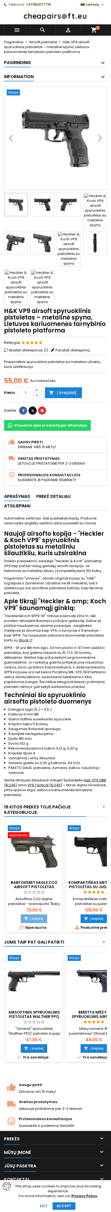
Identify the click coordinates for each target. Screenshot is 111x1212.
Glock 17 (25, 640)
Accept (64, 1205)
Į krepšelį (62, 392)
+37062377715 (38, 4)
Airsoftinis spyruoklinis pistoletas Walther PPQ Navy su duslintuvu (34, 1017)
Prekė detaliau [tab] (53, 496)
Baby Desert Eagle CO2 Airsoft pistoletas (34, 885)
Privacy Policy (84, 1196)
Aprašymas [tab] (17, 496)
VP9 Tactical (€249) (44, 785)
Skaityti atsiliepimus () (28, 350)
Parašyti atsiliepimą (73, 350)
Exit (44, 1205)
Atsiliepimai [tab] (17, 506)
